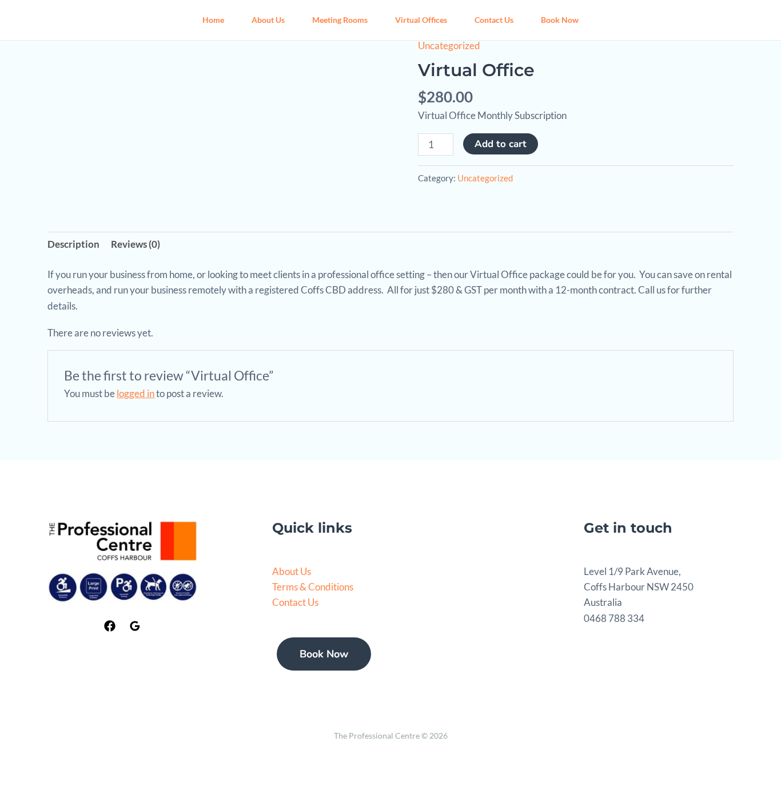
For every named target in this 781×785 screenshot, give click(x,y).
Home (213, 20)
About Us (268, 20)
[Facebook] (109, 626)
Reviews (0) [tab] (135, 244)
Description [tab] (73, 244)
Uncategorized (449, 45)
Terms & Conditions (312, 587)
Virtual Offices (421, 20)
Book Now (560, 20)
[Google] (135, 626)
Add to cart (501, 143)
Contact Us (494, 20)
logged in (135, 393)
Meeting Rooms (340, 20)
